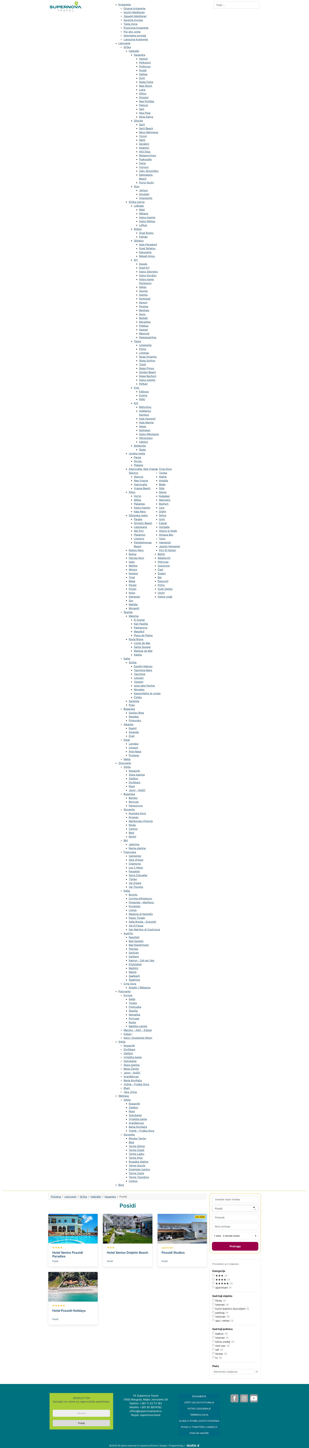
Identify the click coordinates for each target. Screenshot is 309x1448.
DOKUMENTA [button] (199, 1396)
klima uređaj (222, 1341)
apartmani (221, 1287)
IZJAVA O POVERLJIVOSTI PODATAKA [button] (199, 1420)
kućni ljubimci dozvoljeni (230, 1308)
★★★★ (220, 1279)
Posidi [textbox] (218, 1208)
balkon (219, 1333)
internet (220, 1304)
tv (216, 1357)
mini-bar (220, 1345)
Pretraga (235, 1246)
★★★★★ (222, 1283)
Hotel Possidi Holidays (69, 1311)
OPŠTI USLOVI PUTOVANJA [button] (199, 1402)
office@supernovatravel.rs (146, 1411)
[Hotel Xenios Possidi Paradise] (73, 1228)
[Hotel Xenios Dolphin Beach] (127, 1228)
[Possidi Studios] (182, 1228)
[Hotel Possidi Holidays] (73, 1286)
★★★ (219, 1275)
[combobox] (236, 5)
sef (217, 1349)
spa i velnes (222, 1320)
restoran (220, 1316)
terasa (219, 1353)
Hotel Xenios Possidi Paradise (67, 1254)
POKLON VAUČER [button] (199, 1433)
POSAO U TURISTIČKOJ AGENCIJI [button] (199, 1427)
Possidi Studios (173, 1253)
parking (220, 1312)
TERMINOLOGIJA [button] (199, 1414)
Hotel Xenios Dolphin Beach (127, 1253)
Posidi (55, 1261)
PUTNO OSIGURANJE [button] (199, 1408)
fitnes (218, 1300)
